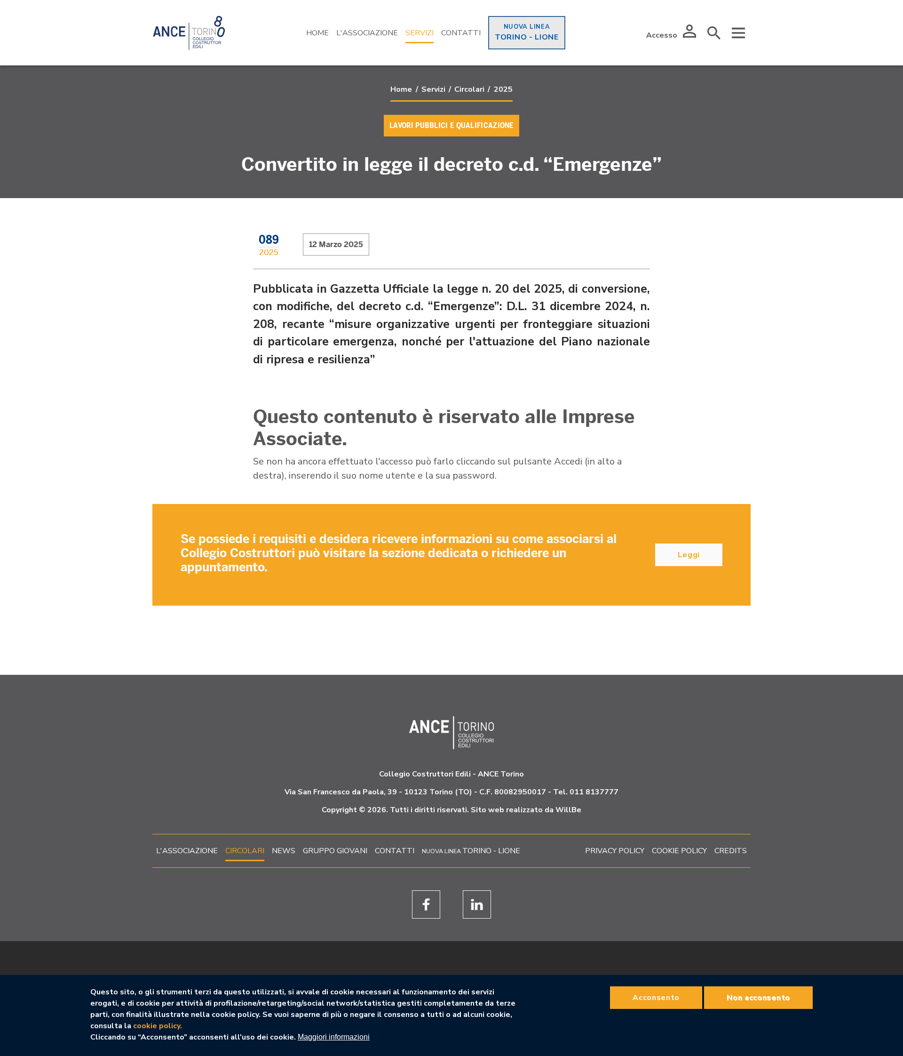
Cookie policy (679, 851)
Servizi (419, 33)
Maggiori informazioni (334, 1037)
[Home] (188, 33)
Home (317, 33)
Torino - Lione (527, 37)
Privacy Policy (614, 851)
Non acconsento (758, 997)
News (283, 851)
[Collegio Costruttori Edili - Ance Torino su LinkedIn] (477, 904)
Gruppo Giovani (335, 851)
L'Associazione (367, 33)
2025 (503, 89)
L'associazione (187, 851)
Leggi (689, 555)
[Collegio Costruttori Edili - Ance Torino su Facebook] (426, 904)
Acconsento (656, 997)
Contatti (461, 33)
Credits (730, 851)
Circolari (469, 89)
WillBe (568, 810)
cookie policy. (157, 1026)
